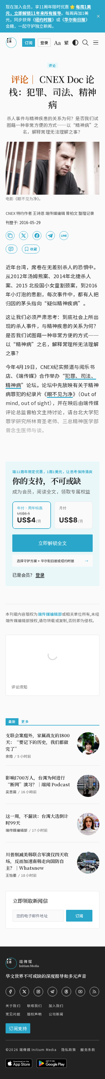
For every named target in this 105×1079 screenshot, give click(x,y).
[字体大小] (57, 42)
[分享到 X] (23, 235)
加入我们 (56, 1005)
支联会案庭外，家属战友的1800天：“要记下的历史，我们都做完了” (38, 742)
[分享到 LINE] (63, 235)
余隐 (9, 756)
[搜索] (85, 42)
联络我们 (34, 1005)
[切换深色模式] (75, 42)
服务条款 (87, 1049)
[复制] (10, 235)
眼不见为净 (60, 393)
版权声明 (34, 1013)
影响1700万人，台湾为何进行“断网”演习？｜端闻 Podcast (38, 781)
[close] (98, 16)
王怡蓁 (11, 875)
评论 (52, 65)
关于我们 (13, 1005)
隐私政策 (68, 1049)
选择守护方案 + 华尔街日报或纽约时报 (45, 560)
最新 (12, 721)
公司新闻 (56, 1013)
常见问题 (13, 1013)
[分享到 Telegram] (50, 235)
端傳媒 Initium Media (38, 1049)
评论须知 (19, 687)
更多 (25, 721)
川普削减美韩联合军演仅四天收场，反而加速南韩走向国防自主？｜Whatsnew (37, 861)
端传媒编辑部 (50, 614)
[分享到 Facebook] (36, 235)
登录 (40, 574)
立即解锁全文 (52, 543)
